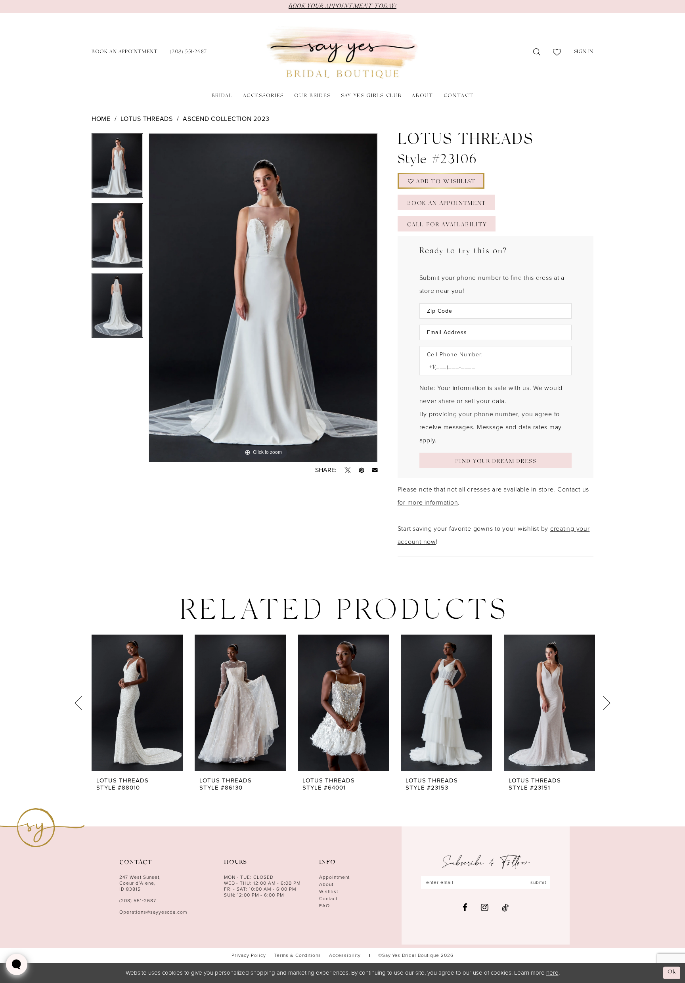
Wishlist (328, 891)
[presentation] (137, 703)
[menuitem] (124, 52)
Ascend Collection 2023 (226, 118)
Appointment (334, 877)
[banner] (342, 52)
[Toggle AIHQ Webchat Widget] (16, 964)
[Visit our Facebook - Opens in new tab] (465, 907)
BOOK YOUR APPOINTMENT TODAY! (342, 6)
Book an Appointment (446, 204)
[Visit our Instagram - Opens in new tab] (484, 907)
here (552, 972)
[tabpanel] (117, 168)
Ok (672, 972)
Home (101, 118)
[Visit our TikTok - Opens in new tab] (505, 907)
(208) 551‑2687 (137, 900)
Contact (328, 898)
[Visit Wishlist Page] (557, 52)
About (326, 884)
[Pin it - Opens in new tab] (361, 470)
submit (538, 882)
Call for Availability (446, 225)
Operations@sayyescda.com (153, 912)
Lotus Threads (147, 118)
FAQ (324, 905)
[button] (584, 52)
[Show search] (537, 52)
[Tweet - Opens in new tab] (347, 470)
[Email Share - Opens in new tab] (375, 470)
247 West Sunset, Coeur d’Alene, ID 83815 (140, 883)
